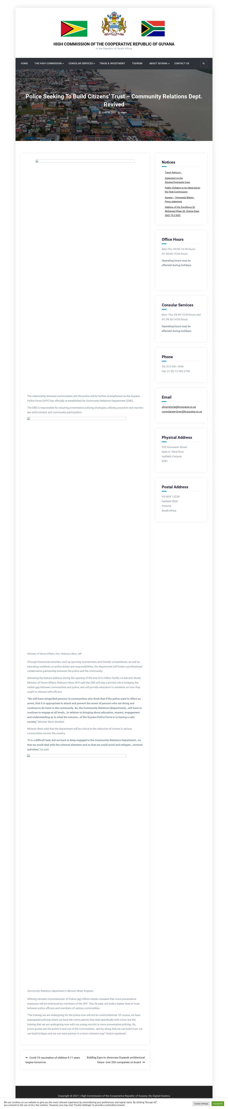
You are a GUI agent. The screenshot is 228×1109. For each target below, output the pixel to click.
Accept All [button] (217, 1104)
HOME (24, 63)
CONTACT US (181, 63)
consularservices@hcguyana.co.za (182, 411)
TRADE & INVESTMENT (112, 63)
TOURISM (137, 63)
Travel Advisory (173, 172)
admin (124, 112)
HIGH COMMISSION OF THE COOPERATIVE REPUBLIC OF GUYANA (114, 44)
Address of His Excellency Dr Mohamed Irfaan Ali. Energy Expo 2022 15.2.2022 (182, 211)
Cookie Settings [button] (201, 1104)
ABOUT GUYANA (158, 63)
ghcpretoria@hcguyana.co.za (179, 406)
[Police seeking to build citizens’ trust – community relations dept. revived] (85, 276)
